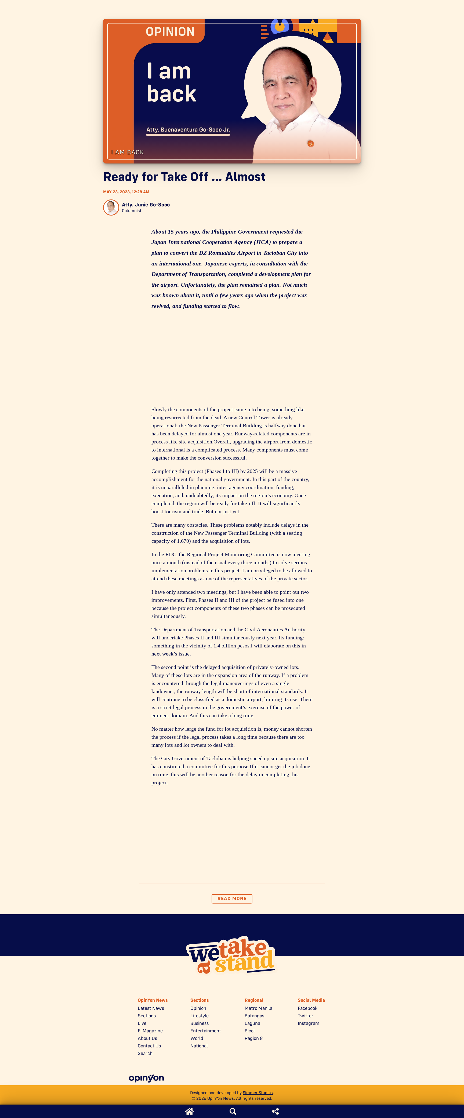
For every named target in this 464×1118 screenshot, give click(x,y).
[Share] (275, 1111)
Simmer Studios (258, 1092)
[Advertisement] (232, 359)
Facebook (307, 1008)
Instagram (308, 1023)
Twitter (305, 1015)
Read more (232, 898)
